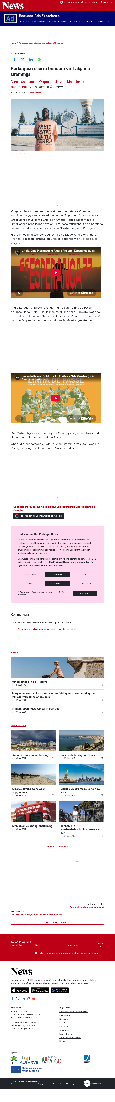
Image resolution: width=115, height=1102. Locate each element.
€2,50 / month (31, 583)
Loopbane (64, 1023)
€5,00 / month (57, 583)
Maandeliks (57, 574)
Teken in (100, 945)
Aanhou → (85, 593)
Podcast (87, 2)
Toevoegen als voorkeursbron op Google (41, 515)
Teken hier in (104, 21)
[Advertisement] (57, 184)
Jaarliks (84, 574)
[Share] (102, 685)
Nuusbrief (63, 1019)
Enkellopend (30, 574)
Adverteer (64, 1030)
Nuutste (63, 1041)
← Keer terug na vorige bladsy (57, 922)
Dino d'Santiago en (24, 82)
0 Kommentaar (34, 92)
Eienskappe (64, 1015)
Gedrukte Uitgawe (71, 2)
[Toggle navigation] (110, 7)
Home (13, 43)
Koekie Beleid (65, 1034)
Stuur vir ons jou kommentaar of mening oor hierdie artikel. (47, 629)
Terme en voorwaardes (70, 1037)
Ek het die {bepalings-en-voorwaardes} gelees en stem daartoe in (70, 953)
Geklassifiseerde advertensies (73, 1011)
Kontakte (63, 1026)
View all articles (57, 846)
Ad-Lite (107, 2)
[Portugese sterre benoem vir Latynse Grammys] (57, 125)
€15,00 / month (84, 583)
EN (96, 2)
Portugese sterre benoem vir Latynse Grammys (41, 43)
